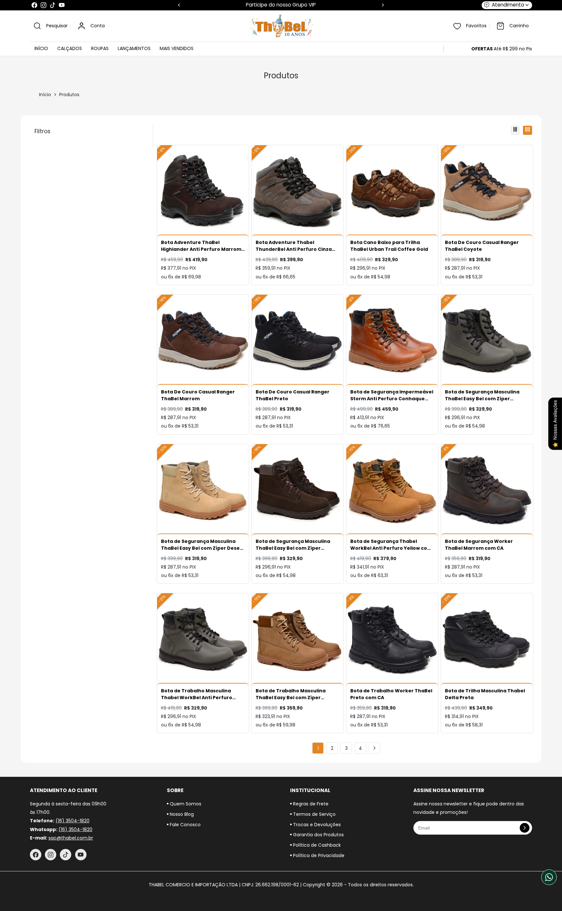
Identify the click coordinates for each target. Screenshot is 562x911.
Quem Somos (184, 804)
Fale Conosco (184, 824)
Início (45, 94)
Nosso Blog (181, 814)
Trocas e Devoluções (316, 824)
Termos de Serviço (314, 814)
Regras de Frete (310, 804)
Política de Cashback (316, 845)
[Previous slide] (179, 5)
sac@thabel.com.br (70, 838)
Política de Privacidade (318, 855)
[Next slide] (383, 5)
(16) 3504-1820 (72, 820)
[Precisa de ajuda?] (549, 877)
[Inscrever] (524, 828)
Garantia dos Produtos (318, 834)
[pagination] (374, 748)
